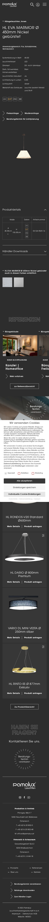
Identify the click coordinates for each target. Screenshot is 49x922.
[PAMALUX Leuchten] (10, 4)
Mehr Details (13, 527)
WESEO (28, 917)
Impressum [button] (37, 499)
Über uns (14, 872)
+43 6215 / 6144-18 (25, 856)
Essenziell (11, 473)
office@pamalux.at (25, 834)
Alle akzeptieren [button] (24, 481)
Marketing (39, 473)
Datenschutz (28, 914)
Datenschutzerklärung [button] (26, 499)
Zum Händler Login (22, 896)
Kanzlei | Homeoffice (14, 367)
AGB (35, 914)
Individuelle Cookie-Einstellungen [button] (24, 494)
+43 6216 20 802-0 (25, 825)
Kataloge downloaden (24, 890)
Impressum (16, 914)
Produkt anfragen (33, 527)
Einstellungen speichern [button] (24, 488)
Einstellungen (20, 466)
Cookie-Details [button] (13, 499)
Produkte (14, 868)
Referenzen (37, 868)
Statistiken (25, 473)
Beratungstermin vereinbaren (27, 884)
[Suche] (32, 4)
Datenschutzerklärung (12, 464)
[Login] (38, 3)
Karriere (37, 872)
